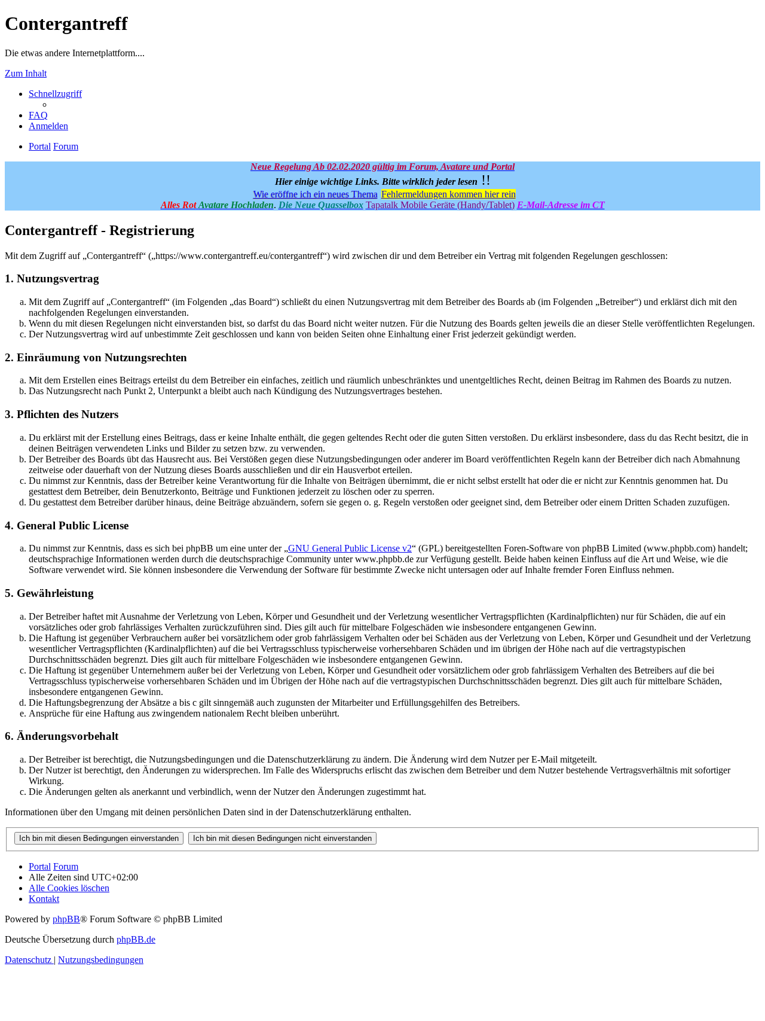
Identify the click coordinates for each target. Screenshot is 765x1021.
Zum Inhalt (26, 73)
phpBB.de (136, 939)
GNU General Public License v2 (350, 548)
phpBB (66, 919)
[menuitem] (38, 115)
